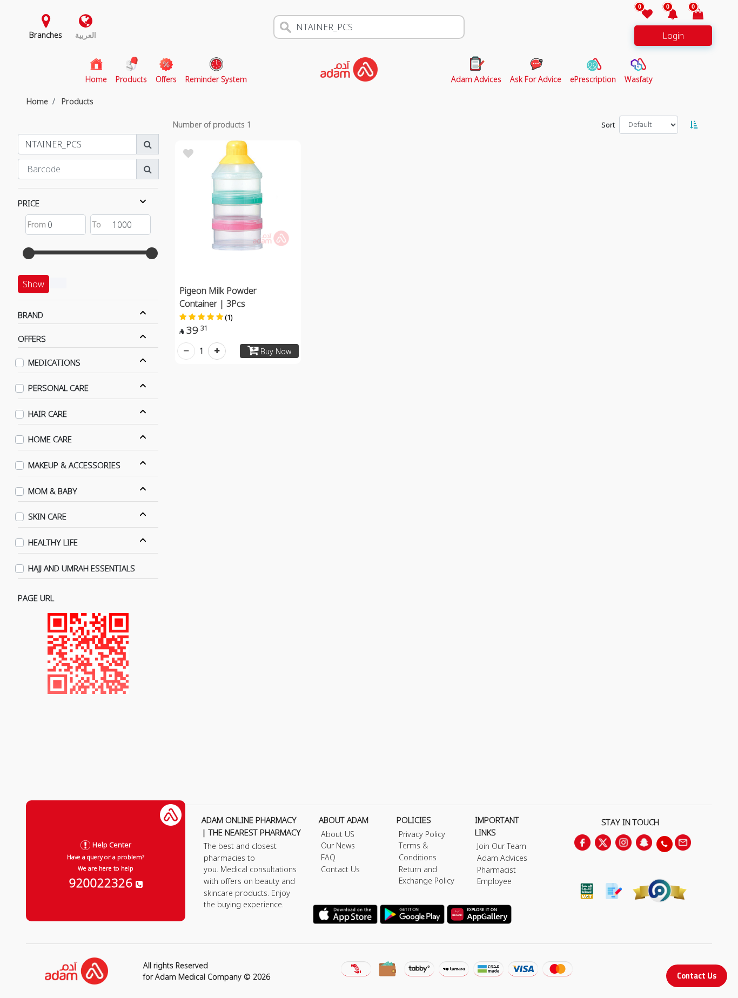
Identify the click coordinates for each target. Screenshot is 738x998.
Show (33, 284)
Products (77, 101)
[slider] (29, 253)
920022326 (102, 882)
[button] (666, 15)
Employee (494, 881)
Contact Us (696, 975)
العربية (85, 35)
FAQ (328, 857)
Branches (45, 35)
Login (673, 36)
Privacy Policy (422, 834)
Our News (338, 845)
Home (37, 101)
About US (337, 834)
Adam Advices (502, 858)
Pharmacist (496, 870)
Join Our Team (501, 846)
